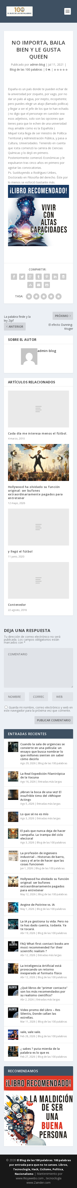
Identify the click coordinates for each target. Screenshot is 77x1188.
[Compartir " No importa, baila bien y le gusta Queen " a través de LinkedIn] (55, 277)
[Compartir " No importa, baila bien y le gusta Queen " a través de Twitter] (22, 277)
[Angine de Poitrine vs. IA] (13, 907)
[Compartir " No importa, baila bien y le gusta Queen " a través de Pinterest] (47, 277)
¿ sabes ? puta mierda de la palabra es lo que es (40, 1050)
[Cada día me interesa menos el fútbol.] (38, 409)
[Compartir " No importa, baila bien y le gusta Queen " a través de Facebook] (14, 277)
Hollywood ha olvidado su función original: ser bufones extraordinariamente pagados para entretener (35, 492)
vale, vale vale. (30, 1032)
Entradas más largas (50, 781)
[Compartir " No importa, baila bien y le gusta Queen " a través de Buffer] (63, 277)
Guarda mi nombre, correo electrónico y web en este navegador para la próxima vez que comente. (38, 708)
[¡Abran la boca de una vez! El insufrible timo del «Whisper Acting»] (13, 795)
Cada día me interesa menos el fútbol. (37, 433)
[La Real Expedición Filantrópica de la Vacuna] (13, 776)
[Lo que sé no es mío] (13, 817)
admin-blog (37, 64)
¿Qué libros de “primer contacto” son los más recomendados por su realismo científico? (44, 991)
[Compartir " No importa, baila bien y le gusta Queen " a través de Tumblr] (38, 277)
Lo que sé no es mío (34, 814)
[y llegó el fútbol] (38, 527)
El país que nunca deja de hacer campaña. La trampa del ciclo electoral (43, 834)
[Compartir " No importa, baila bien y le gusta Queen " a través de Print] (47, 285)
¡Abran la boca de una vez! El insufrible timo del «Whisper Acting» (40, 795)
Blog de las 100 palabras (26, 69)
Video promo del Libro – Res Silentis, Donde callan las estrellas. (40, 1013)
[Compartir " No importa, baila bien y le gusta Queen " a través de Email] (38, 285)
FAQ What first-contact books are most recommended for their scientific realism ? (44, 947)
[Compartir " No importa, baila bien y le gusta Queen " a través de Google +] (30, 277)
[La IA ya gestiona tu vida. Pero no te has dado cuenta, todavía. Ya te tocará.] (13, 924)
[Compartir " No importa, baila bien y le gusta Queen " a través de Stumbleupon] (30, 285)
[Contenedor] (38, 580)
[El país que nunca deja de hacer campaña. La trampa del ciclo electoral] (13, 833)
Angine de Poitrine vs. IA (37, 905)
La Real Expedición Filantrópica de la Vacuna (42, 775)
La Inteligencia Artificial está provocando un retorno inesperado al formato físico (41, 969)
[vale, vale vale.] (13, 1035)
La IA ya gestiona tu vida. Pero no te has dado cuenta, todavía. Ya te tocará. (44, 925)
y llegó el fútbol (20, 551)
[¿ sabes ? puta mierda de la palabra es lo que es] (13, 1051)
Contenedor (17, 605)
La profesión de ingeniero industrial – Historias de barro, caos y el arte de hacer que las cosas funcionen (42, 858)
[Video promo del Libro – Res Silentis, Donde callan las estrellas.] (13, 1012)
